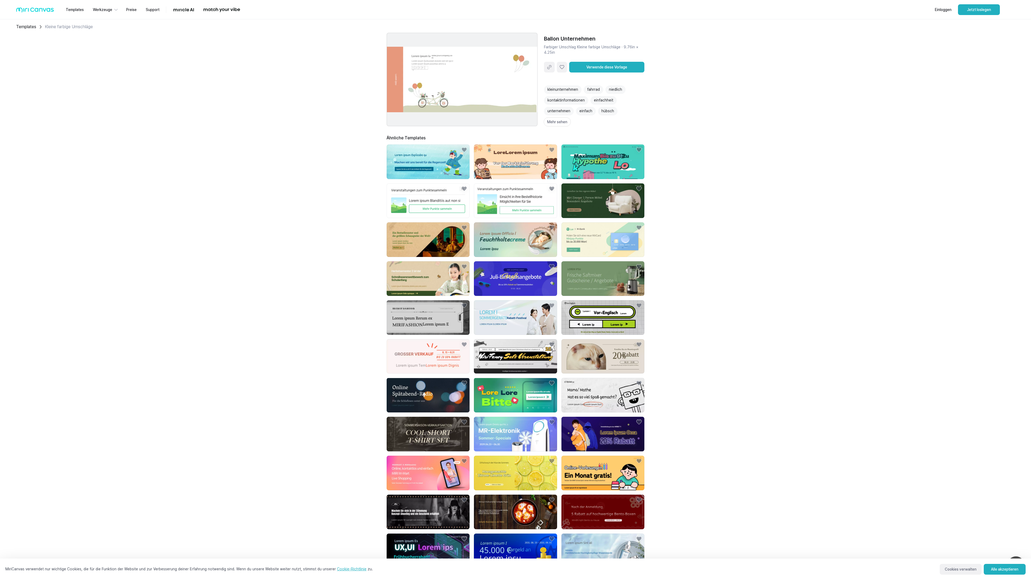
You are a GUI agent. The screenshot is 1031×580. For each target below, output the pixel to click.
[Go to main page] (35, 11)
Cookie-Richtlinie (351, 569)
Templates (26, 26)
